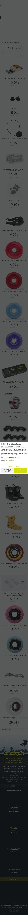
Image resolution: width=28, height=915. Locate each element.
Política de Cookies (9, 460)
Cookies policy (11, 466)
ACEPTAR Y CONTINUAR (20, 470)
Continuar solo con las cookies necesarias (7, 470)
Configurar (17, 466)
